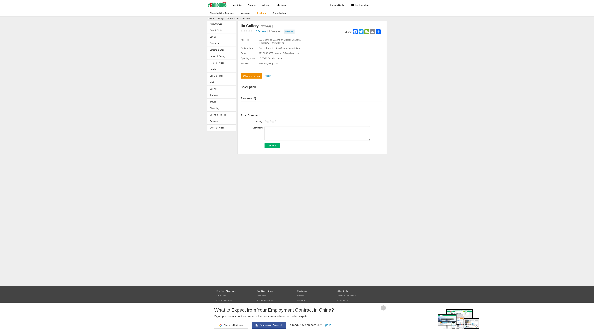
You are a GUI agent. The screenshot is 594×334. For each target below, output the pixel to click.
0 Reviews (262, 31)
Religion (214, 121)
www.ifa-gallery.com (268, 63)
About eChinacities (346, 295)
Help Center (281, 5)
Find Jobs (236, 5)
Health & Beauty (218, 56)
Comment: (257, 127)
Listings (220, 18)
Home (211, 18)
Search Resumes (265, 300)
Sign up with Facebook (271, 325)
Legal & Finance (218, 76)
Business (214, 89)
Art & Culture (233, 18)
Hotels (213, 69)
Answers (252, 5)
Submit (272, 145)
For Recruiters (361, 5)
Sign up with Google (233, 325)
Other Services (217, 127)
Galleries (246, 18)
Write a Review (252, 76)
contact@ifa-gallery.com (287, 53)
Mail (212, 82)
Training (214, 95)
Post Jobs (261, 295)
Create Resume (224, 300)
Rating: (259, 121)
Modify (268, 76)
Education (215, 43)
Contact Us (342, 300)
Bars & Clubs (216, 30)
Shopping (214, 108)
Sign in (327, 325)
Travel (213, 102)
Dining (213, 37)
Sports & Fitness (218, 114)
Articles (265, 5)
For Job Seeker (337, 5)
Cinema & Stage (218, 50)
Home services (217, 63)
